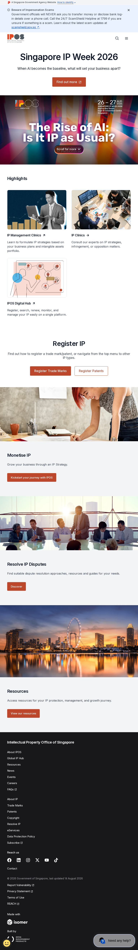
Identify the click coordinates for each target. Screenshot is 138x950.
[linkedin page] (19, 860)
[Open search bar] (117, 38)
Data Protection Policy (21, 836)
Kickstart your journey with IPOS (32, 477)
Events (11, 777)
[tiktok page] (56, 860)
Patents (12, 811)
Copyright (13, 818)
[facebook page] (9, 860)
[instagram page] (28, 860)
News (10, 770)
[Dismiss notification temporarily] (128, 10)
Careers (12, 783)
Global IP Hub (15, 758)
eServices (13, 830)
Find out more (67, 82)
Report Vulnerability (19, 885)
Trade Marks (15, 805)
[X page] (37, 860)
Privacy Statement (18, 891)
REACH (11, 903)
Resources (14, 764)
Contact (12, 868)
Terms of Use (15, 897)
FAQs (10, 789)
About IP (12, 799)
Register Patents (91, 371)
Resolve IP (13, 824)
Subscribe (13, 842)
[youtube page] (47, 860)
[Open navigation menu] (126, 38)
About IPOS (14, 752)
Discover (16, 586)
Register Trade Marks (50, 371)
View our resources (23, 713)
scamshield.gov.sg (24, 27)
